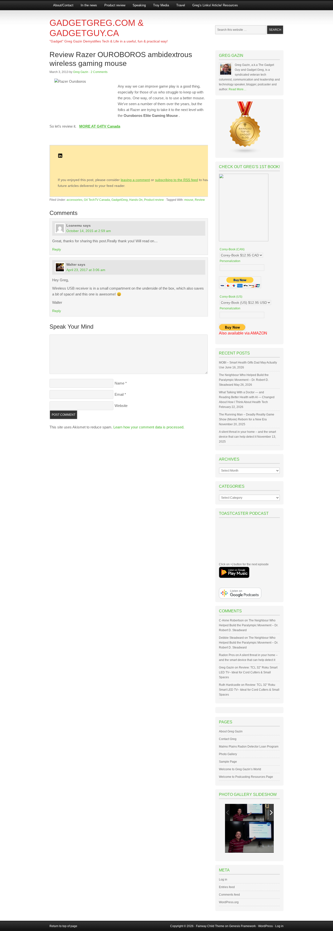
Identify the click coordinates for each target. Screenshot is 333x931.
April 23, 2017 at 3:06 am (85, 270)
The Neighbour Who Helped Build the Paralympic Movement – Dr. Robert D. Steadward (244, 379)
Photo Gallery (228, 754)
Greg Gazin (80, 72)
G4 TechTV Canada (97, 200)
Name (119, 383)
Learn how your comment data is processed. (148, 427)
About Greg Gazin (231, 731)
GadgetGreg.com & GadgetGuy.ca (96, 28)
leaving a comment (135, 180)
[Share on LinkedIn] (60, 157)
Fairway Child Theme (210, 926)
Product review (114, 5)
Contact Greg (227, 739)
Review (200, 200)
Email (119, 394)
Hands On (136, 200)
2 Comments (99, 72)
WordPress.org (229, 902)
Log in (223, 879)
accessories (74, 200)
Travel (180, 5)
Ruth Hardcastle (229, 685)
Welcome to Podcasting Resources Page (246, 777)
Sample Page (228, 761)
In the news (89, 5)
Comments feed (229, 894)
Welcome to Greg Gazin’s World (240, 769)
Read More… (237, 89)
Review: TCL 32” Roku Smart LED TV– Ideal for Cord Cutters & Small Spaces (248, 672)
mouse (188, 200)
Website (121, 406)
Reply (56, 249)
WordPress (265, 926)
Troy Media (161, 5)
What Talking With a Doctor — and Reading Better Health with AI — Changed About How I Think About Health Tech (246, 397)
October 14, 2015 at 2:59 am (88, 231)
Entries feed (227, 887)
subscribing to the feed (176, 180)
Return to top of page (63, 926)
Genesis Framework (242, 926)
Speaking (139, 5)
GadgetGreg (119, 200)
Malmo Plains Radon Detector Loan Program (248, 746)
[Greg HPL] (247, 812)
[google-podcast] (240, 597)
